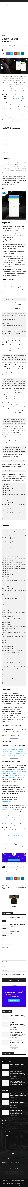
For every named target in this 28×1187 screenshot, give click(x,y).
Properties (4, 136)
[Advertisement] (14, 20)
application (18, 866)
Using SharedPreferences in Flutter (16, 840)
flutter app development (17, 868)
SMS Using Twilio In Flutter (13, 836)
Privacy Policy (5, 1136)
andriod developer (10, 866)
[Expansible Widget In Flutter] (5, 919)
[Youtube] (21, 1172)
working (15, 703)
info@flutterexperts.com (14, 1162)
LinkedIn (21, 818)
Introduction (5, 132)
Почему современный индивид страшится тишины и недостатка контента (18, 1034)
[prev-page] (3, 939)
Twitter (14, 818)
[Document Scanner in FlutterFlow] (5, 933)
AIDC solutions (13, 775)
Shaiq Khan (7, 49)
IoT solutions (12, 771)
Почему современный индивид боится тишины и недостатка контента (17, 1042)
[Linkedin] (22, 53)
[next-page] (5, 939)
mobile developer (12, 871)
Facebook (4, 818)
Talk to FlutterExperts (7, 846)
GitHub (9, 818)
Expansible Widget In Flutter (17, 917)
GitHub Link (5, 152)
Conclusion (5, 148)
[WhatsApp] (18, 53)
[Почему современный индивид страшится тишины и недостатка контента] (5, 1034)
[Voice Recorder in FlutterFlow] (5, 926)
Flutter (9, 868)
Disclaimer (4, 1128)
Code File (4, 144)
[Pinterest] (15, 53)
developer (4, 868)
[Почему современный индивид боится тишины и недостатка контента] (5, 1042)
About (3, 1124)
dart (23, 866)
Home (3, 4)
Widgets (7, 4)
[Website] (13, 1172)
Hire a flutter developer (8, 809)
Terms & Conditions (7, 1132)
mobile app (4, 871)
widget (19, 871)
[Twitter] (11, 53)
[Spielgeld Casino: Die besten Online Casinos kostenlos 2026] (5, 1017)
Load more (13, 1048)
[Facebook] (8, 53)
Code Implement (6, 140)
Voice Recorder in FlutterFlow (17, 924)
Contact (4, 1140)
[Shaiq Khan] (3, 50)
